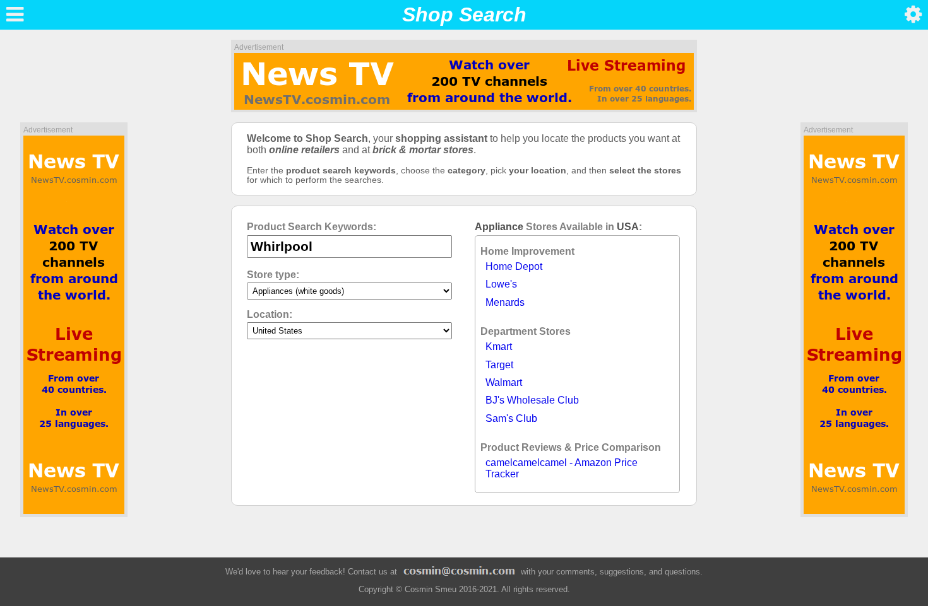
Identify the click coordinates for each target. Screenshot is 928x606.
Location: (269, 314)
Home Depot (513, 266)
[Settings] (913, 14)
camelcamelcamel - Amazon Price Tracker (561, 468)
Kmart (498, 346)
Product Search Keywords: (311, 226)
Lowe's (501, 284)
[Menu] (15, 14)
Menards (505, 302)
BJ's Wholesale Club (532, 400)
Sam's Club (511, 418)
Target (499, 364)
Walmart (503, 382)
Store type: (273, 274)
